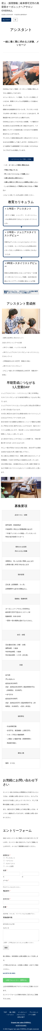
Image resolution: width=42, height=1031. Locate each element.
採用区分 (6, 855)
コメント (6, 928)
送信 (5, 947)
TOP (5, 1012)
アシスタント (10, 858)
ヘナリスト (9, 861)
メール (6, 880)
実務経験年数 (7, 917)
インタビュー (22, 1012)
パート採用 (9, 866)
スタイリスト (10, 863)
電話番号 (6, 891)
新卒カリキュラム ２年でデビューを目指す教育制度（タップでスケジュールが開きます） (21, 292)
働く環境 (12, 1012)
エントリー (6, 19)
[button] (21, 292)
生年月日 (6, 899)
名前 (5, 870)
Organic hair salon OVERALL (21, 1022)
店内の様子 (21, 1017)
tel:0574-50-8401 (21, 1025)
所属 (5, 907)
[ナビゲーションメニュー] (15, 19)
